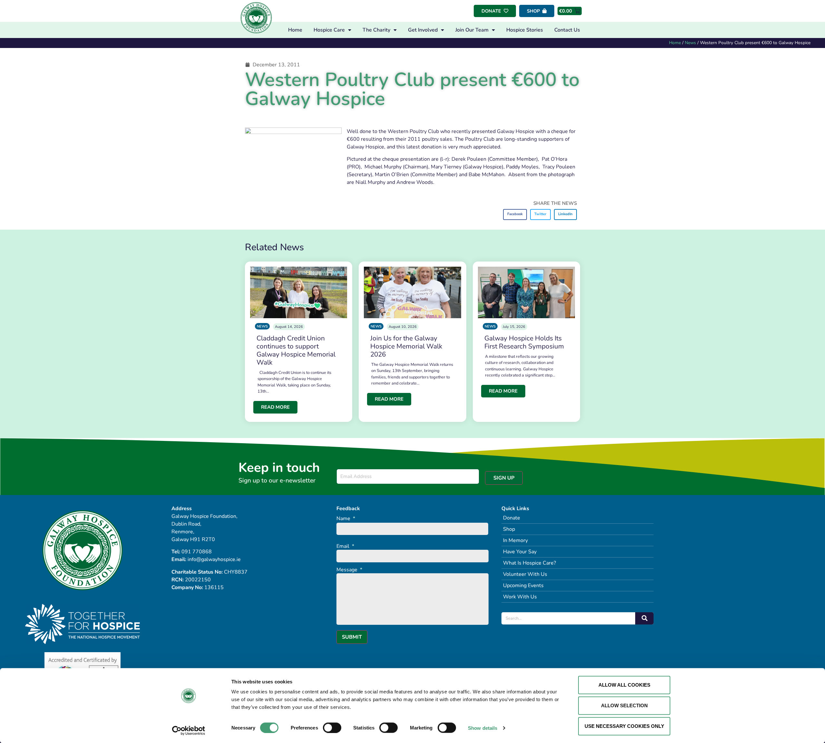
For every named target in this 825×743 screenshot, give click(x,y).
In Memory (515, 540)
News (690, 43)
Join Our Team (472, 29)
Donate (511, 517)
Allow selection (624, 705)
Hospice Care (329, 29)
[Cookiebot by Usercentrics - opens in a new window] (188, 730)
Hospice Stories (524, 29)
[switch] (332, 727)
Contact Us (567, 29)
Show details (482, 727)
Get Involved (423, 29)
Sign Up (503, 477)
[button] (515, 214)
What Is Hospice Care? (529, 563)
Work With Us (520, 596)
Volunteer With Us (525, 574)
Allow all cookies (624, 685)
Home (295, 29)
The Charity (376, 29)
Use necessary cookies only (624, 726)
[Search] (644, 618)
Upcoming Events (523, 585)
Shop (509, 529)
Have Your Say (520, 551)
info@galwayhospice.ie (214, 559)
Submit (352, 637)
